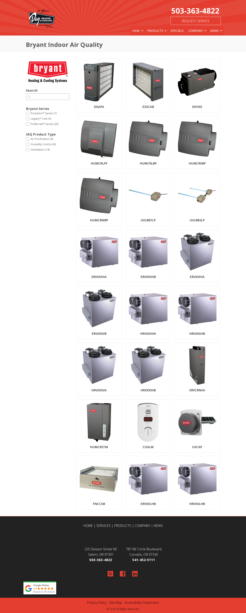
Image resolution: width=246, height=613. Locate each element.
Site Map (115, 602)
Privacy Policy (97, 602)
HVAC (136, 31)
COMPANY (142, 525)
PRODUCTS (122, 525)
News (214, 31)
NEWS (158, 525)
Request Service (196, 21)
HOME (88, 525)
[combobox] (47, 96)
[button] (142, 31)
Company (195, 31)
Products (155, 31)
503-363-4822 (195, 10)
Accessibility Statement (142, 602)
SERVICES (103, 525)
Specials (177, 31)
